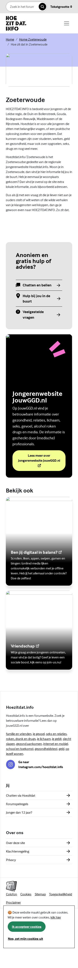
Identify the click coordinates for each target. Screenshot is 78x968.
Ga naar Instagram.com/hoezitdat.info (40, 764)
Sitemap (40, 894)
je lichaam (44, 739)
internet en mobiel (55, 744)
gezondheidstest (46, 749)
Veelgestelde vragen (34, 314)
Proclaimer (13, 902)
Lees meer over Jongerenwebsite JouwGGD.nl (42, 457)
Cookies (25, 894)
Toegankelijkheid (60, 894)
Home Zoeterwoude (33, 39)
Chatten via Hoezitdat (20, 795)
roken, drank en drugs (21, 739)
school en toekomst (19, 749)
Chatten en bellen (37, 285)
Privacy (11, 860)
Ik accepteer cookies (26, 927)
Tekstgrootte (59, 7)
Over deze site (15, 843)
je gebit (57, 739)
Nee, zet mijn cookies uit (25, 939)
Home (10, 39)
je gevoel (39, 734)
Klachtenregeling (17, 851)
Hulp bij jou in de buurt (36, 298)
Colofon (11, 894)
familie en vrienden (19, 734)
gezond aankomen (29, 744)
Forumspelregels (17, 804)
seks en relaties (56, 734)
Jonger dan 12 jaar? (19, 812)
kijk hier (56, 917)
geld (61, 749)
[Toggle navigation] (66, 23)
